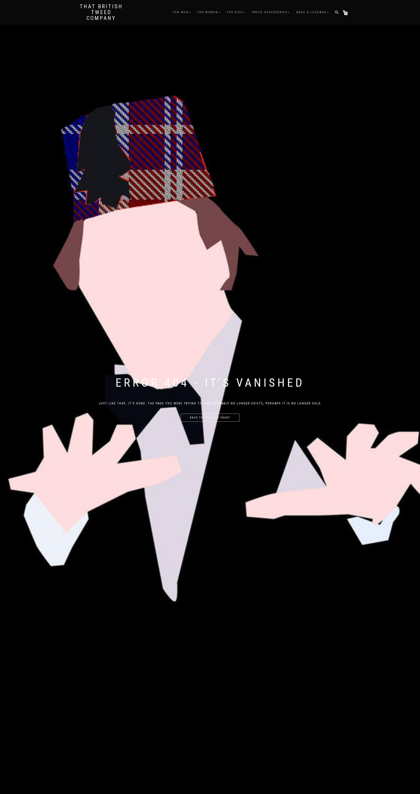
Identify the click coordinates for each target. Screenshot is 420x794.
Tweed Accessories (270, 12)
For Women (207, 12)
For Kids (235, 12)
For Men (181, 12)
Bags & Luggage (311, 12)
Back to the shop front (210, 417)
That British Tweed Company (101, 12)
